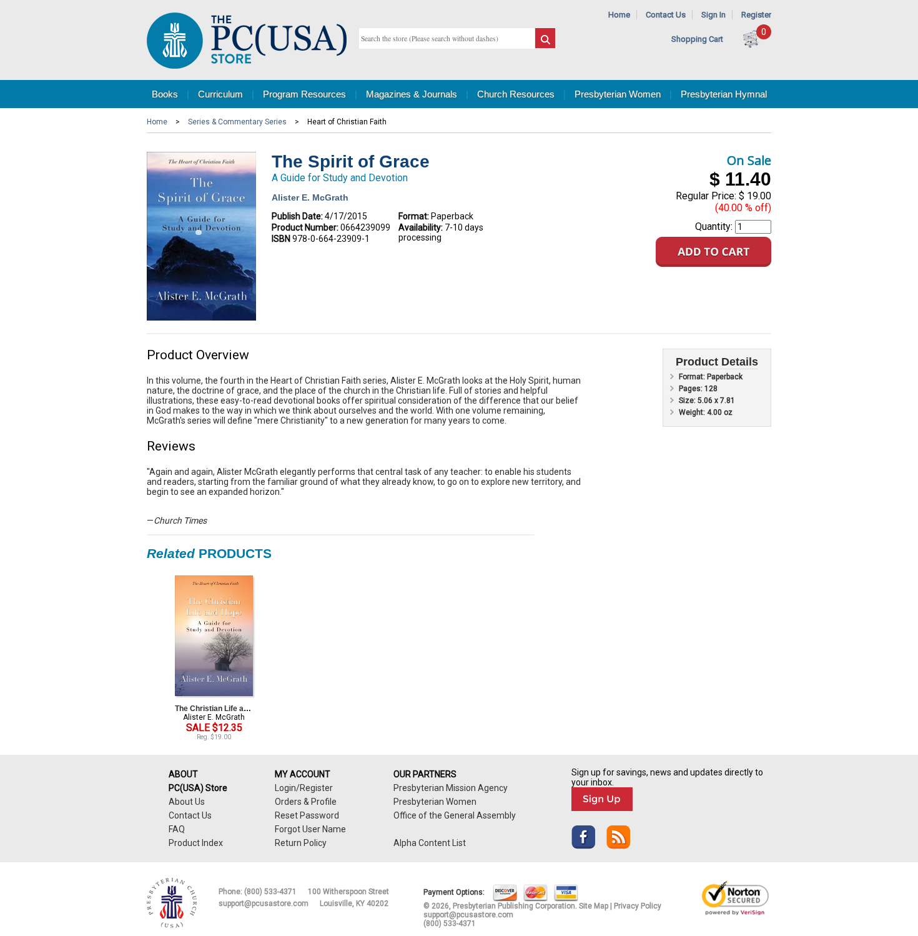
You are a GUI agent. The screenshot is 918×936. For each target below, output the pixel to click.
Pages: (691, 388)
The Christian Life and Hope (224, 708)
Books (165, 94)
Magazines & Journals (411, 94)
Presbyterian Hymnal (724, 94)
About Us (187, 802)
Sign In (713, 14)
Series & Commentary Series (237, 121)
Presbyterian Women (618, 94)
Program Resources (304, 94)
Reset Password (307, 815)
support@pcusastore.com (263, 903)
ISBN (281, 239)
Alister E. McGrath (310, 197)
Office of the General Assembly (454, 815)
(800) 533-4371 (270, 891)
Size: (688, 400)
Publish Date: (297, 216)
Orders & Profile (306, 802)
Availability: (420, 227)
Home (619, 14)
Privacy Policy (637, 906)
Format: (413, 216)
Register (756, 14)
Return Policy (301, 843)
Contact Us (666, 14)
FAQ (177, 829)
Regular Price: (706, 196)
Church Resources (516, 94)
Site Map (593, 906)
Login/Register (304, 788)
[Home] (247, 66)
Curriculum (220, 94)
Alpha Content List (429, 843)
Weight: (693, 412)
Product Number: (305, 227)
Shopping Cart (697, 39)
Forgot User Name (310, 829)
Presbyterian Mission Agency (450, 788)
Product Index (196, 843)
